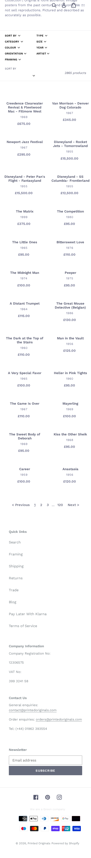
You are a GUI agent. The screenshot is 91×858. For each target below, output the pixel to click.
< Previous (21, 505)
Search (15, 542)
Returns (16, 578)
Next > (73, 505)
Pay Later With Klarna (28, 614)
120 (60, 505)
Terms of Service (23, 626)
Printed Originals (39, 843)
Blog (12, 602)
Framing (16, 554)
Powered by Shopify (65, 843)
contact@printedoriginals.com (33, 710)
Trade (14, 590)
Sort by (10, 68)
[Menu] (83, 5)
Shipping (16, 566)
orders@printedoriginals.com (59, 719)
